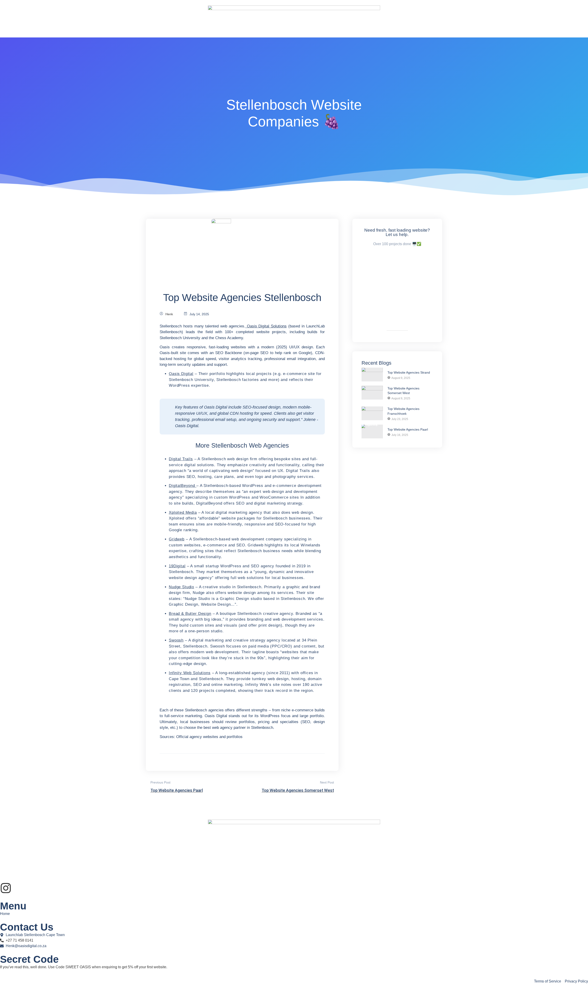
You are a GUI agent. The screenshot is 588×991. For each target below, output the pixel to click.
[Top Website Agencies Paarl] (372, 431)
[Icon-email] (18, 888)
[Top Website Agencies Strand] (372, 374)
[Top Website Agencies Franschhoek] (372, 413)
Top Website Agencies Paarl (407, 429)
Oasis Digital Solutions (266, 326)
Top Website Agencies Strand (408, 372)
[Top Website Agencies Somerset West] (372, 393)
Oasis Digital (181, 374)
